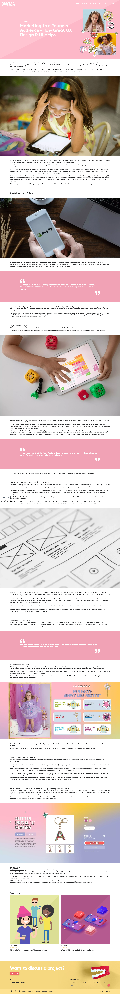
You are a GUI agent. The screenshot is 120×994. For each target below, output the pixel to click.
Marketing (84, 15)
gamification (41, 169)
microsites (32, 169)
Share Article (6, 498)
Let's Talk (15, 973)
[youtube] (19, 991)
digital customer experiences (48, 798)
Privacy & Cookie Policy (34, 991)
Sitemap (51, 991)
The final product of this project (18, 870)
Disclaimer (44, 991)
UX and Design (84, 13)
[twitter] (11, 991)
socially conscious (93, 796)
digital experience (64, 871)
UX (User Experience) (15, 330)
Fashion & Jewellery (77, 11)
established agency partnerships (22, 777)
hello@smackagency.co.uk (18, 982)
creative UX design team (42, 496)
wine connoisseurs (99, 880)
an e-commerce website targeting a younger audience (41, 308)
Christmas (84, 8)
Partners (24, 991)
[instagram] (15, 991)
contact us (87, 434)
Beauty (77, 8)
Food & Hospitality (77, 15)
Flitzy (70, 175)
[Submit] (109, 985)
